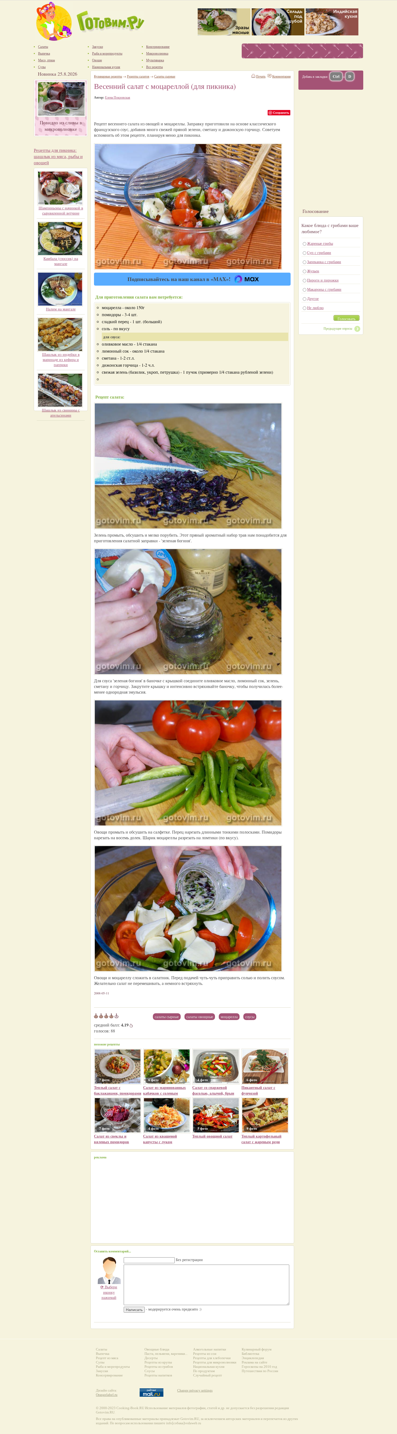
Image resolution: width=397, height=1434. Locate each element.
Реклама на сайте (254, 1362)
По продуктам (204, 1371)
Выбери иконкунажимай (108, 1292)
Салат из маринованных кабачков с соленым (164, 1090)
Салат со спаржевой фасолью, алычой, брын (213, 1090)
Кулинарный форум (256, 1349)
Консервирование (109, 1375)
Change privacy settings (195, 1390)
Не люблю (315, 307)
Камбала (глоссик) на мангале (60, 261)
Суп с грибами (319, 252)
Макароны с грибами (324, 289)
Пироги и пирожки (323, 280)
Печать (260, 76)
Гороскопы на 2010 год (259, 1367)
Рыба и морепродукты (113, 1367)
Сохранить (281, 113)
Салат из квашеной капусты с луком (160, 1139)
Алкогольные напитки (209, 1349)
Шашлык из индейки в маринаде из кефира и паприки (61, 359)
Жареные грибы (320, 243)
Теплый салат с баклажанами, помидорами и (117, 1093)
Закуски (102, 1371)
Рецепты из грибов (158, 1367)
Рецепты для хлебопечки (212, 1358)
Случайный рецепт (207, 1375)
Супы (100, 1362)
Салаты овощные (199, 1016)
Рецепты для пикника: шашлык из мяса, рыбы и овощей (58, 156)
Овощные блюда (156, 1349)
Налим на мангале (61, 309)
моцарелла (229, 1016)
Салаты (101, 1349)
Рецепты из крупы (158, 1362)
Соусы (149, 1371)
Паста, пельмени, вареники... (165, 1354)
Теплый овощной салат (212, 1136)
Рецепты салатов (138, 76)
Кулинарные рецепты (108, 76)
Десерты (151, 1358)
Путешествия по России (260, 1371)
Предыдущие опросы (338, 328)
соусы (249, 1016)
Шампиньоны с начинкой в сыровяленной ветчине (61, 210)
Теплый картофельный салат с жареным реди (261, 1139)
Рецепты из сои (204, 1354)
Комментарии (281, 76)
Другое (313, 298)
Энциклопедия (253, 1358)
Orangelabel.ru (106, 1395)
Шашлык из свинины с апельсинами (61, 412)
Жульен (313, 270)
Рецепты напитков (158, 1375)
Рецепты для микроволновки (214, 1362)
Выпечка (102, 1354)
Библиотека (250, 1354)
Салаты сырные (167, 1016)
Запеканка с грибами (324, 261)
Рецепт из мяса (107, 1358)
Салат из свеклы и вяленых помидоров (111, 1139)
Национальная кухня (208, 1367)
